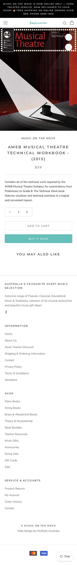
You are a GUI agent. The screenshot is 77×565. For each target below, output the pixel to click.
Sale (7, 467)
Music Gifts (12, 441)
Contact (9, 360)
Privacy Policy (13, 367)
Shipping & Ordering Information (25, 354)
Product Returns (15, 488)
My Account (12, 495)
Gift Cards (11, 460)
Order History (13, 502)
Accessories (12, 447)
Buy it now (39, 238)
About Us (11, 340)
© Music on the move (38, 525)
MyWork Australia (48, 531)
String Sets (12, 454)
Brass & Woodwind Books (21, 414)
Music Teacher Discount (19, 347)
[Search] (65, 23)
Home (8, 334)
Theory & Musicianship (19, 421)
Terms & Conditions (17, 373)
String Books (13, 408)
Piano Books (12, 401)
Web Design (25, 531)
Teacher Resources (16, 434)
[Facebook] (6, 312)
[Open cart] (71, 23)
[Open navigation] (6, 22)
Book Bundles (13, 427)
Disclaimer (11, 380)
